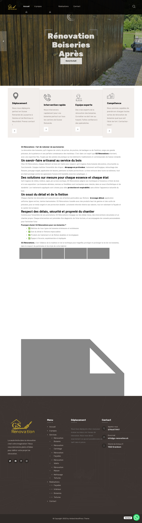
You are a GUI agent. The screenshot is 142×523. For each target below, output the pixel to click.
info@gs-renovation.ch (118, 438)
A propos (38, 6)
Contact (76, 6)
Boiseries (57, 493)
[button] (3, 41)
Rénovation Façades (58, 454)
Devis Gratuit (71, 63)
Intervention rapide (55, 105)
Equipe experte (83, 105)
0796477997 (114, 430)
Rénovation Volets (58, 461)
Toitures (57, 497)
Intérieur (57, 489)
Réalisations (63, 6)
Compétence (114, 103)
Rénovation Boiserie (58, 439)
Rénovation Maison (58, 469)
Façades (57, 485)
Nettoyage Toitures (58, 476)
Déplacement (19, 103)
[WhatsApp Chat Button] (136, 517)
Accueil (26, 6)
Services (50, 6)
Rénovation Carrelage (58, 447)
